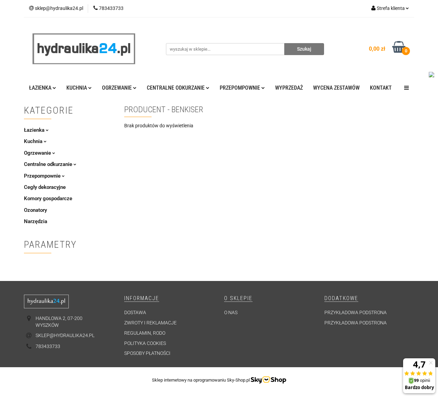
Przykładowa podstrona (355, 312)
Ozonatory (35, 210)
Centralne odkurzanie (49, 164)
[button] (141, 299)
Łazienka (35, 130)
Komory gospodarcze (48, 198)
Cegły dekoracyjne (45, 187)
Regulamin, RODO (144, 333)
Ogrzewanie (38, 153)
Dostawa (135, 312)
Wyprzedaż (289, 88)
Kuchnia (34, 141)
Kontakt (381, 88)
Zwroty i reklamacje (150, 322)
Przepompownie (43, 176)
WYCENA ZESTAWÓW (336, 88)
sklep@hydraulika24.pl (65, 335)
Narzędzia (35, 221)
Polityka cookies (145, 343)
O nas (230, 312)
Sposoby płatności (147, 353)
